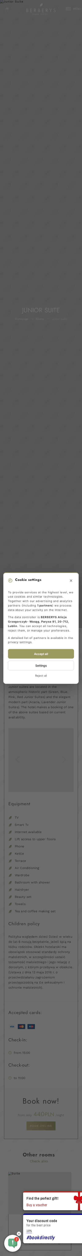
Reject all (41, 675)
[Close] (71, 580)
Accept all (41, 654)
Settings (41, 665)
